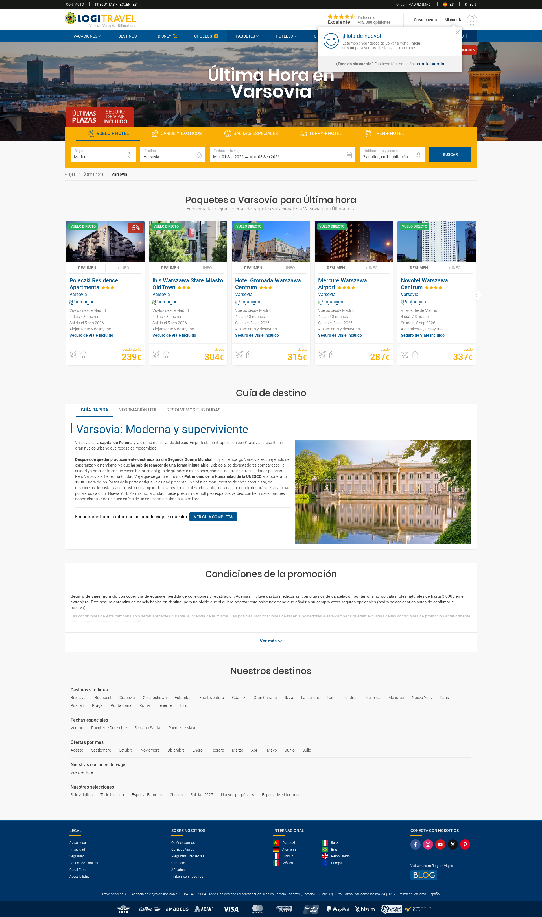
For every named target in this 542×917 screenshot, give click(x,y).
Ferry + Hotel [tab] (326, 133)
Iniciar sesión (440, 40)
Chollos (203, 36)
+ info (123, 267)
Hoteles (284, 36)
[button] (282, 154)
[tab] (94, 410)
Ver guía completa (213, 517)
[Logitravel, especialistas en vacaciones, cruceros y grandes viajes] (100, 18)
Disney (164, 36)
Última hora (93, 174)
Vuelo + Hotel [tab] (113, 133)
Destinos (127, 36)
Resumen (87, 267)
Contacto (75, 4)
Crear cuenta (425, 20)
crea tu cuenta (429, 63)
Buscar (450, 154)
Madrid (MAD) (414, 4)
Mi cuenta (453, 20)
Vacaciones (85, 36)
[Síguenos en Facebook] (416, 844)
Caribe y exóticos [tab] (181, 133)
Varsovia (119, 174)
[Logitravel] (359, 20)
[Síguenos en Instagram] (429, 844)
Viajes (70, 174)
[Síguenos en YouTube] (441, 844)
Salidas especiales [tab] (255, 133)
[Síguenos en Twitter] (454, 844)
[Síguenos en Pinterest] (466, 844)
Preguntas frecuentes (116, 4)
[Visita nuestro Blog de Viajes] (441, 875)
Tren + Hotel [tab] (389, 133)
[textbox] (103, 154)
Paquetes (245, 36)
